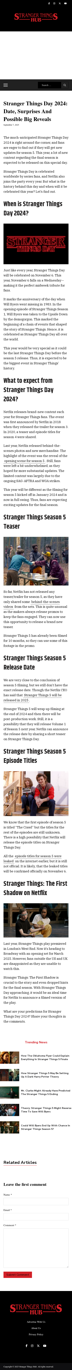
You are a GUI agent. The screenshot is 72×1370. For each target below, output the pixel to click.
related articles (20, 1162)
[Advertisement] (36, 55)
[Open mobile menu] (5, 85)
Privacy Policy (36, 1334)
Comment (9, 1225)
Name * (7, 1194)
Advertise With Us (36, 1321)
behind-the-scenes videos (31, 604)
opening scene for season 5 (24, 461)
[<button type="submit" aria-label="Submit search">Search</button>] (64, 85)
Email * (7, 1210)
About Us (36, 1328)
